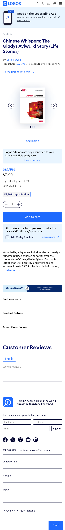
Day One (20, 63)
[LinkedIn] (35, 439)
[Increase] (18, 204)
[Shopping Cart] (54, 3)
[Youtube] (28, 439)
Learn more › (23, 20)
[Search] (37, 3)
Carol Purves (13, 59)
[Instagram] (20, 439)
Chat (56, 525)
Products (7, 34)
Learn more (31, 160)
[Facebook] (5, 439)
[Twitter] (12, 439)
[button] (11, 106)
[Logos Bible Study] (12, 3)
